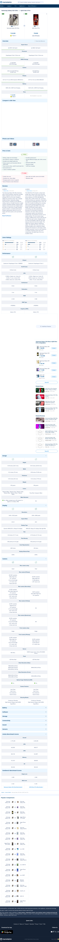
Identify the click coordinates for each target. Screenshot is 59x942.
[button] (18, 2)
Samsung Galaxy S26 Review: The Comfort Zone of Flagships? (51, 425)
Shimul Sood (29, 190)
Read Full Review (6, 215)
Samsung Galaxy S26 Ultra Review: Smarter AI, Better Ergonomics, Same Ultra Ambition (51, 419)
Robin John (6, 190)
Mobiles (2, 6)
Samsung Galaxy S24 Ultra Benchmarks (13, 787)
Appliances (21, 6)
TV (15, 6)
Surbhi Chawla (47, 421)
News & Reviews (32, 6)
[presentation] (3, 19)
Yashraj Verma (47, 404)
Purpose (27, 924)
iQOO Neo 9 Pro (36, 28)
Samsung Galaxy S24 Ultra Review (51, 395)
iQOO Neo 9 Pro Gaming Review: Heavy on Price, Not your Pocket (51, 389)
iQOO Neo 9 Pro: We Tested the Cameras (50, 402)
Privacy (36, 924)
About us (22, 924)
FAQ (44, 924)
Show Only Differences (40, 41)
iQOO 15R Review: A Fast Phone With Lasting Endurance (51, 432)
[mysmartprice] (6, 2)
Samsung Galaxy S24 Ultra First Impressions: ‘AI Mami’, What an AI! (51, 408)
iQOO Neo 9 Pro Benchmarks (36, 787)
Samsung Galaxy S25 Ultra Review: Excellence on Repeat (51, 444)
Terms (40, 924)
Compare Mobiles (8, 792)
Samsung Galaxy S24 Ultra (13, 28)
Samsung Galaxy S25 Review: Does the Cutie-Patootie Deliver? (50, 438)
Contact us (16, 924)
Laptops (9, 6)
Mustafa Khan (47, 427)
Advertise (32, 924)
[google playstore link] (6, 933)
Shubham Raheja (48, 440)
